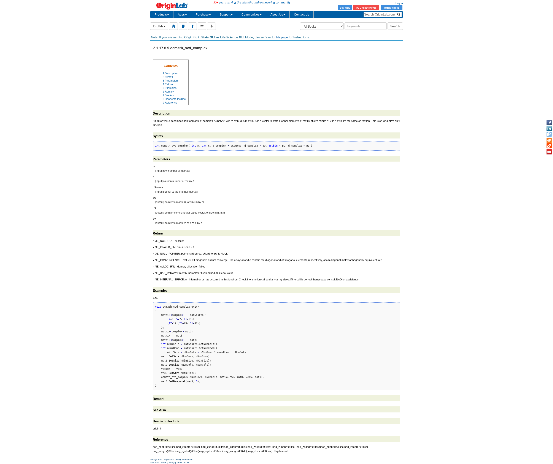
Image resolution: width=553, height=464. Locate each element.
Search (395, 26)
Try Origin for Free (366, 7)
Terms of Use (182, 462)
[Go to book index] (183, 26)
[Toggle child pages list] (211, 26)
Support (225, 14)
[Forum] (549, 140)
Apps (181, 14)
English (158, 26)
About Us (276, 14)
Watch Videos (392, 7)
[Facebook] (549, 123)
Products (161, 14)
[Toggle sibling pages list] (202, 26)
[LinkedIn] (549, 128)
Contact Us (301, 14)
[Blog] (549, 134)
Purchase (202, 14)
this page (281, 37)
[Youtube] (549, 152)
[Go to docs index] (173, 26)
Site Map (154, 462)
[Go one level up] (192, 26)
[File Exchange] (549, 146)
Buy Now (345, 7)
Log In (399, 3)
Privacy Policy (168, 462)
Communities (250, 14)
